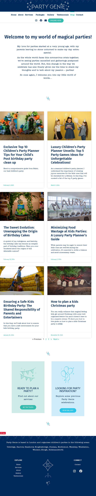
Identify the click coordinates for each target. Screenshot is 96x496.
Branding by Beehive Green (59, 491)
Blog (72, 15)
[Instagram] (36, 20)
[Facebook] (41, 20)
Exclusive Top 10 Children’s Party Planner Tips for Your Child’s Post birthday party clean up (21, 154)
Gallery (50, 15)
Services (29, 15)
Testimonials (63, 15)
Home (13, 15)
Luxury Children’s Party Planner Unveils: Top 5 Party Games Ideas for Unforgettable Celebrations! (68, 154)
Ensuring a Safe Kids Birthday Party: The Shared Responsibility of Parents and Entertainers (22, 309)
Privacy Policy (45, 491)
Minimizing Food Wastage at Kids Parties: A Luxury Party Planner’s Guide (69, 233)
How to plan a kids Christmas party (64, 303)
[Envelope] (45, 20)
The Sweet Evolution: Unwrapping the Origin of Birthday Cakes (20, 231)
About (20, 15)
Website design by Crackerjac (79, 491)
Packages (40, 15)
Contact (79, 15)
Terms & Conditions (33, 491)
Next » (56, 339)
